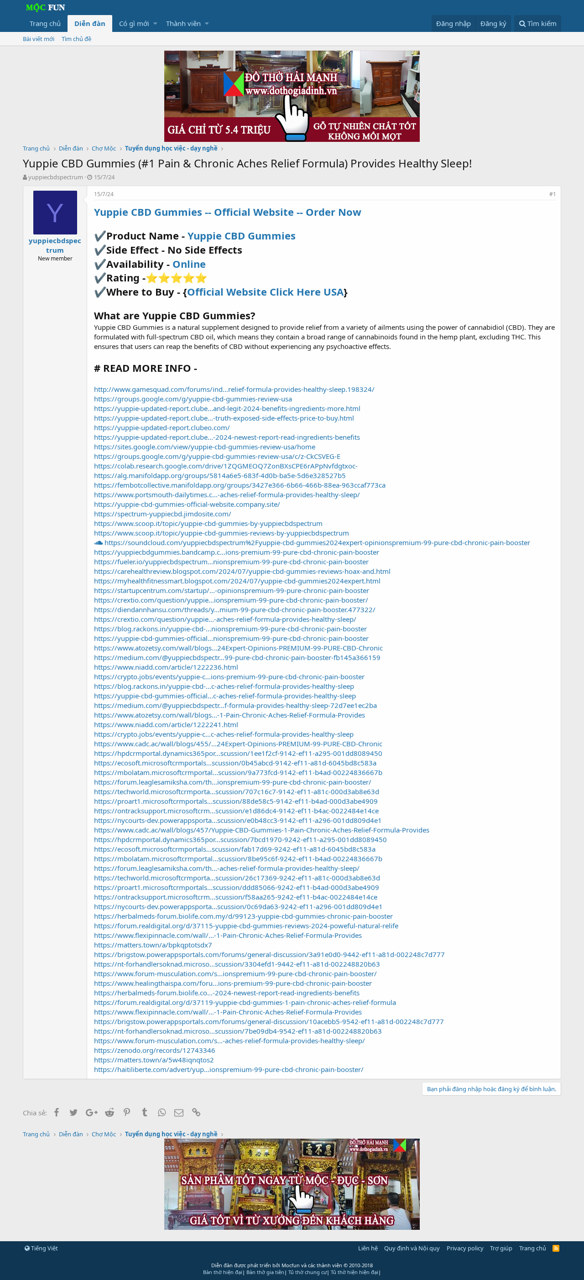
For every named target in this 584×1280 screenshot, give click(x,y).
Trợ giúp (501, 1248)
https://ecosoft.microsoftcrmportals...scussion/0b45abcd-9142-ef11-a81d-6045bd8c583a (235, 762)
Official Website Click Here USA (265, 291)
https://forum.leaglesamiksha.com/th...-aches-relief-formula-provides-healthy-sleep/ (227, 868)
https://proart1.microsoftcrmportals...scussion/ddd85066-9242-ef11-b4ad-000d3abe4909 (236, 887)
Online (189, 264)
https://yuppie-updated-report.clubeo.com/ (162, 427)
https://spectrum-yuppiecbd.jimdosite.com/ (162, 513)
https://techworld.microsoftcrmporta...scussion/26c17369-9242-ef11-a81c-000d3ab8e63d (237, 877)
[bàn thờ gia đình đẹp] (292, 139)
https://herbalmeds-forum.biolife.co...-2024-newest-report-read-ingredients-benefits (227, 992)
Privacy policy (465, 1248)
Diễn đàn (89, 23)
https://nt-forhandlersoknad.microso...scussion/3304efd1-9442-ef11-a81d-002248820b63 (237, 963)
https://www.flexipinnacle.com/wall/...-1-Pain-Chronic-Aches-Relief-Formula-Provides (228, 935)
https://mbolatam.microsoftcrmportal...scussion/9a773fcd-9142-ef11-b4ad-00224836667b (238, 772)
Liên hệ (368, 1248)
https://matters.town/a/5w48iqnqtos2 (154, 1059)
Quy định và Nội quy (412, 1248)
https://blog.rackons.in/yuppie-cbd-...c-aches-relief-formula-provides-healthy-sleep (224, 686)
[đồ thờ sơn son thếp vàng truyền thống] (292, 1227)
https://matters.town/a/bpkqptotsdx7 (153, 944)
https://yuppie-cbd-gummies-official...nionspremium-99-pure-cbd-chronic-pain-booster (231, 638)
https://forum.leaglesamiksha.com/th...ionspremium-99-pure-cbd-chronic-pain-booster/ (232, 781)
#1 (552, 194)
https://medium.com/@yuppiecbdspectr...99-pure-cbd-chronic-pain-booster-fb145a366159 (237, 657)
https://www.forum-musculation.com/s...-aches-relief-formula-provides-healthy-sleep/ (229, 1040)
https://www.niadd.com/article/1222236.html (166, 666)
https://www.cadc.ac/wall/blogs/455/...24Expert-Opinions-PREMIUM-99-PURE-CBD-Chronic (238, 743)
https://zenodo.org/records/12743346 (154, 1050)
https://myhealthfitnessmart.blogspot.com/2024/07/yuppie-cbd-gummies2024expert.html (237, 580)
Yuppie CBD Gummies (242, 235)
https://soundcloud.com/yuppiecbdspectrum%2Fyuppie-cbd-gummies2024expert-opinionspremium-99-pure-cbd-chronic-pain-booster (316, 542)
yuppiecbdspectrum (55, 177)
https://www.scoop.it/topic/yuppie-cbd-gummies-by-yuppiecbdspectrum (208, 523)
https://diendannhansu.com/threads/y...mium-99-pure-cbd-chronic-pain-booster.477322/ (234, 609)
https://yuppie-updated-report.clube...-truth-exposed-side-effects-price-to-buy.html (224, 417)
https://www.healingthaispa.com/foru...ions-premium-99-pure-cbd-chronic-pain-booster (233, 983)
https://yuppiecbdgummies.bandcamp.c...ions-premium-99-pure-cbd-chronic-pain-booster (236, 552)
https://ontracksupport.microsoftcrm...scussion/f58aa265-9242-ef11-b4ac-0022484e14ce (235, 896)
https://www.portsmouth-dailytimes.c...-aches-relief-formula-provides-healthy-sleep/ (227, 494)
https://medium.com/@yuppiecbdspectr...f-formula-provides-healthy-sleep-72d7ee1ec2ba (235, 705)
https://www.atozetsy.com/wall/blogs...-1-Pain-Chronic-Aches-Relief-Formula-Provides (229, 714)
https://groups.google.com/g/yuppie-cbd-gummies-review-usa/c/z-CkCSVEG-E (217, 456)
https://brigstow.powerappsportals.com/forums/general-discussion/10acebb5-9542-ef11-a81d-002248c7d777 (269, 1021)
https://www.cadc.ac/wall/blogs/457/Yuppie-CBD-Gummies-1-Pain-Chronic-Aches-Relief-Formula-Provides (261, 829)
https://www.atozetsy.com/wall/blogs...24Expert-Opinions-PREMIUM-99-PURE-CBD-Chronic (238, 647)
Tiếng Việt (44, 1248)
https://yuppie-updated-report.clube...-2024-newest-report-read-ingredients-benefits (227, 437)
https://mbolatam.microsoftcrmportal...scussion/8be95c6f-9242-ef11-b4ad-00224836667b (238, 858)
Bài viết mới (38, 39)
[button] (155, 23)
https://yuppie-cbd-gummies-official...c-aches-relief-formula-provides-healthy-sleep (225, 695)
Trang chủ (45, 23)
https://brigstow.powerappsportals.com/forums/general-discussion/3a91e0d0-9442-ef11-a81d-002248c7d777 (269, 954)
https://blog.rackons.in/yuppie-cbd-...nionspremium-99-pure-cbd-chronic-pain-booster (230, 628)
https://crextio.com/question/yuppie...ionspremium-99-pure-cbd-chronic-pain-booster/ (231, 599)
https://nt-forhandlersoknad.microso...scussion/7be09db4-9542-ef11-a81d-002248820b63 (238, 1030)
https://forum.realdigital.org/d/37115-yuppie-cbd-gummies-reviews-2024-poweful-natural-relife (246, 925)
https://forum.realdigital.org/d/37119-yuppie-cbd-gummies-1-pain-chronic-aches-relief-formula (245, 1002)
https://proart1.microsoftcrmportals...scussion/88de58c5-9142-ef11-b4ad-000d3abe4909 (236, 801)
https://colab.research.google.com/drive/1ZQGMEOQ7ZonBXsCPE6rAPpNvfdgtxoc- (226, 465)
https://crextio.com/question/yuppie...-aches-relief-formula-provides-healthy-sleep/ (225, 619)
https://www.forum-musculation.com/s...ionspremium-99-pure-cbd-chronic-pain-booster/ (235, 973)
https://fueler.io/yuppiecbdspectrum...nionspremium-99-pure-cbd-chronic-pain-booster (231, 561)
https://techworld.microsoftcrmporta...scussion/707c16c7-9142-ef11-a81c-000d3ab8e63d (236, 791)
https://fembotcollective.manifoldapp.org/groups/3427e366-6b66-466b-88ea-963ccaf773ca (240, 484)
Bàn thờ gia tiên (265, 1272)
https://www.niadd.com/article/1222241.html (166, 724)
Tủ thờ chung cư (307, 1272)
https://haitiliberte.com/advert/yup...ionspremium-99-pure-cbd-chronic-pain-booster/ (229, 1069)
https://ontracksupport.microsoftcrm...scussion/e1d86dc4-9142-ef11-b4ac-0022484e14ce (236, 810)
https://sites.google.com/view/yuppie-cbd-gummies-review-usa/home (204, 446)
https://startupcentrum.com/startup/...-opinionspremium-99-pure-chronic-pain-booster (231, 590)
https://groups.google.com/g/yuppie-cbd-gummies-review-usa (193, 398)
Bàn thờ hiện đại (222, 1272)
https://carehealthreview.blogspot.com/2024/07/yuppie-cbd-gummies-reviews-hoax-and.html (242, 571)
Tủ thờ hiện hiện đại (354, 1272)
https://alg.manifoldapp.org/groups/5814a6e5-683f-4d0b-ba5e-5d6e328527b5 (220, 475)
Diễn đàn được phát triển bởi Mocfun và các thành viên (292, 1265)
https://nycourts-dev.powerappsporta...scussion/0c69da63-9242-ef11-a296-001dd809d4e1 (238, 906)
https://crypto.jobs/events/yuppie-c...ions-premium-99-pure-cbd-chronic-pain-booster (229, 676)
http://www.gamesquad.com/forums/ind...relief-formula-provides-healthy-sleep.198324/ (234, 389)
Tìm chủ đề (76, 39)
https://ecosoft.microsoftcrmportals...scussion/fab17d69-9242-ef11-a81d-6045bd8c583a (234, 848)
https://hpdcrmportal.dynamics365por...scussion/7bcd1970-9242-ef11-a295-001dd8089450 (240, 839)
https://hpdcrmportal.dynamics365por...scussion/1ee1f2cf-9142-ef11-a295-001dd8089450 (238, 753)
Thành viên (183, 23)
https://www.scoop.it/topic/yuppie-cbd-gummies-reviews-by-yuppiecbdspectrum (221, 532)
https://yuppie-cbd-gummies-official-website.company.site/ (187, 504)
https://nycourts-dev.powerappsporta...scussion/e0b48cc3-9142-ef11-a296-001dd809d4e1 (238, 820)
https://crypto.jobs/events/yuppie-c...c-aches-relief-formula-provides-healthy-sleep (224, 734)
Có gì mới (134, 23)
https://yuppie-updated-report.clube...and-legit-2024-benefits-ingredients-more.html (227, 408)
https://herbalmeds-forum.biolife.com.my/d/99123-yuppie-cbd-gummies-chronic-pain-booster (243, 916)
